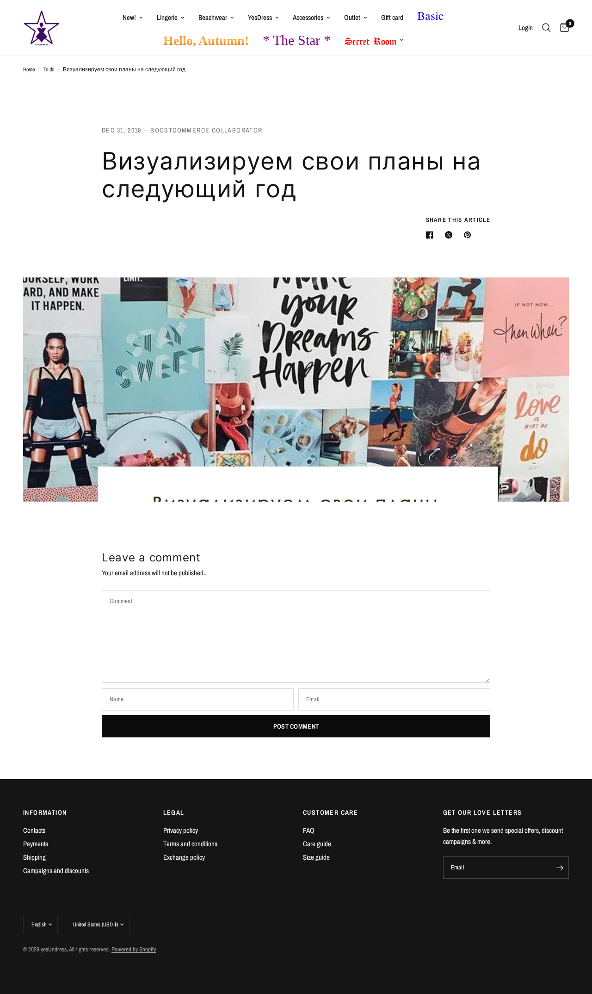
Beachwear (212, 17)
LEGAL (174, 812)
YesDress (260, 17)
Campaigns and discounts (56, 870)
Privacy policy (180, 830)
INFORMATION (45, 812)
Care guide (317, 844)
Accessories (308, 17)
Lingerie (167, 17)
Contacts (34, 830)
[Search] (546, 28)
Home (29, 69)
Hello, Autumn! (206, 40)
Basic (430, 15)
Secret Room (371, 39)
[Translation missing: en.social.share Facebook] (431, 234)
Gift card (392, 17)
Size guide (316, 857)
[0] (562, 28)
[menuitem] (133, 17)
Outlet (352, 17)
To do (48, 69)
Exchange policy (184, 857)
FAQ (308, 830)
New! (129, 17)
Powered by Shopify (133, 949)
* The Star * (297, 40)
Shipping (34, 857)
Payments (35, 844)
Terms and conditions (190, 844)
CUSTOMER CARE (330, 812)
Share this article (458, 220)
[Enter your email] (559, 867)
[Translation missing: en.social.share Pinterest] (469, 234)
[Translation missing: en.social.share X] (450, 234)
